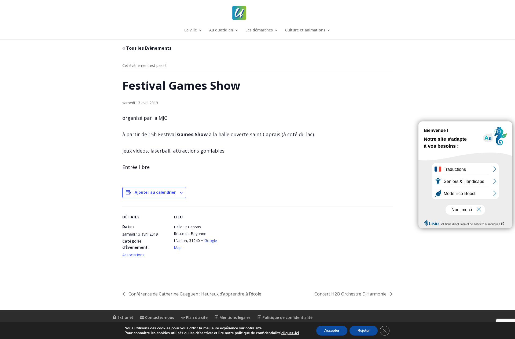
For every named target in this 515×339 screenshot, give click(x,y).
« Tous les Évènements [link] (146, 48)
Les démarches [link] (259, 30)
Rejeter (364, 330)
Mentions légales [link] (234, 317)
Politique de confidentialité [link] (286, 317)
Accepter (331, 330)
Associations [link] (133, 254)
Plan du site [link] (196, 317)
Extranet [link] (124, 317)
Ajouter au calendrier (155, 192)
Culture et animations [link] (305, 30)
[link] (258, 13)
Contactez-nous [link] (159, 317)
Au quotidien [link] (221, 30)
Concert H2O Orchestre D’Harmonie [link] (351, 294)
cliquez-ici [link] (290, 333)
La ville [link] (190, 30)
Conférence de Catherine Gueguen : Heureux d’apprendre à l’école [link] (194, 294)
